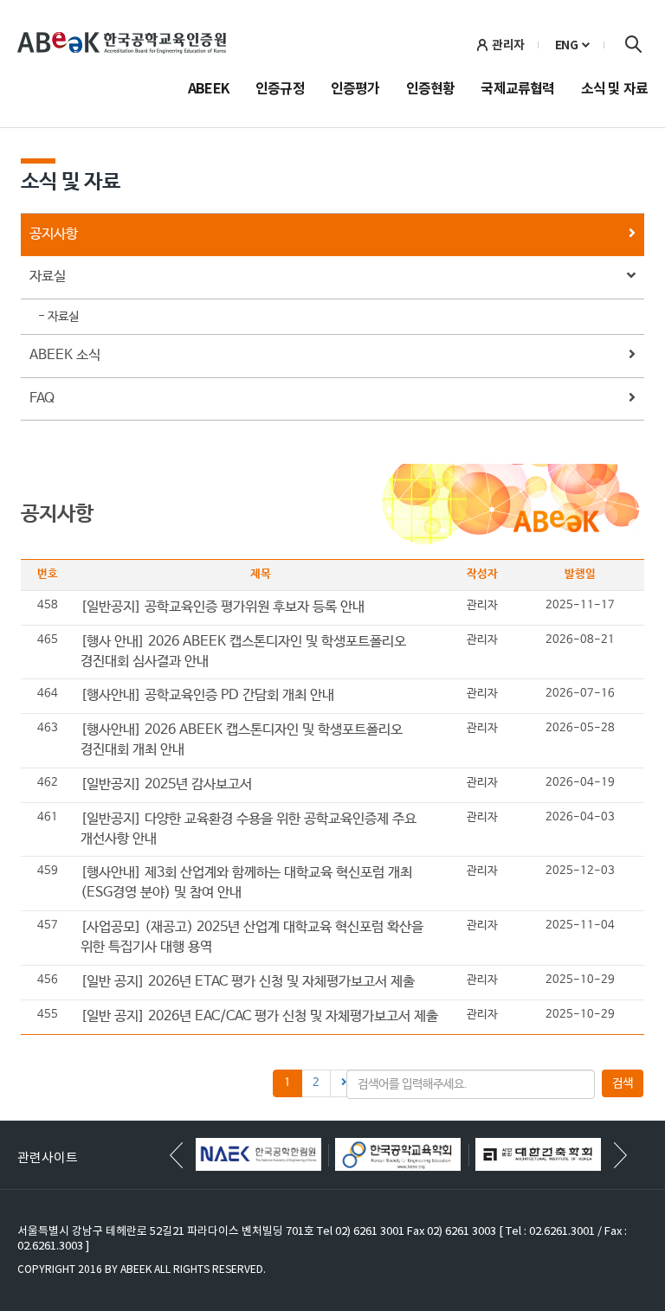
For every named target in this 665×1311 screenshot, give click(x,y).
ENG (566, 45)
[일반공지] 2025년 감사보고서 (166, 784)
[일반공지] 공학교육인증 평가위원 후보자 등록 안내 (223, 607)
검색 (633, 44)
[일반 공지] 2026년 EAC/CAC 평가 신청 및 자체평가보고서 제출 (259, 1016)
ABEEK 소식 (64, 355)
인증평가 (355, 90)
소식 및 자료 (614, 90)
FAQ (42, 398)
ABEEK (208, 90)
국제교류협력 (517, 90)
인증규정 (280, 90)
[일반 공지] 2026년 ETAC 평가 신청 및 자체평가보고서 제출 (248, 982)
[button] (620, 1155)
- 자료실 (58, 317)
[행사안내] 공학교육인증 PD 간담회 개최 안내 (207, 695)
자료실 (47, 276)
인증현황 (430, 90)
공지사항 (53, 234)
